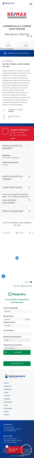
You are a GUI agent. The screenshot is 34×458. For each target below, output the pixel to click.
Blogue (6, 411)
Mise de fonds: (8, 316)
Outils (6, 405)
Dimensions (6, 155)
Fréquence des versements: (12, 345)
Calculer (17, 352)
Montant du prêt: (9, 322)
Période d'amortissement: (12, 336)
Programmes (8, 408)
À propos (7, 395)
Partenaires (8, 402)
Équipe (6, 392)
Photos (8, 45)
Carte (25, 46)
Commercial (8, 389)
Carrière (7, 399)
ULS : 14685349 (7, 61)
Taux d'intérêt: (8, 330)
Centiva (21, 455)
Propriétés (7, 386)
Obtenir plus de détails (18, 53)
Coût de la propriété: (10, 308)
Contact (6, 414)
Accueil (6, 383)
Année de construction (10, 162)
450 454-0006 (11, 442)
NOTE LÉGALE (16, 363)
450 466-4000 (11, 430)
